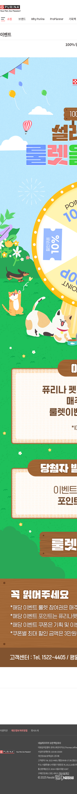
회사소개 (34, 730)
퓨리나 (20, 8)
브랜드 (22, 19)
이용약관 (4, 730)
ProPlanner (56, 19)
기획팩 (72, 19)
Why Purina (38, 19)
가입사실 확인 (64, 773)
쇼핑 (9, 19)
